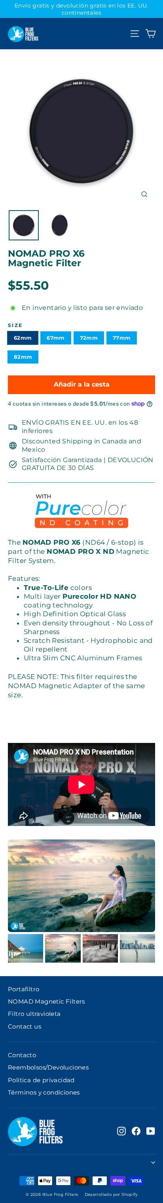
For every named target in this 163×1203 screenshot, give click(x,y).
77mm (122, 338)
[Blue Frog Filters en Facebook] (136, 1131)
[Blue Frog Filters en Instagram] (121, 1131)
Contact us (24, 1026)
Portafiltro (23, 989)
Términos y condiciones (44, 1092)
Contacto (22, 1055)
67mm (55, 338)
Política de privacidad (41, 1080)
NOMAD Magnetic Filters (46, 1001)
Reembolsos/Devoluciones (48, 1067)
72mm (89, 338)
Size (15, 325)
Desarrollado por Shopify (111, 1194)
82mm (23, 357)
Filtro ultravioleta (34, 1013)
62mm (23, 338)
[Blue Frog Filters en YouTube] (150, 1131)
